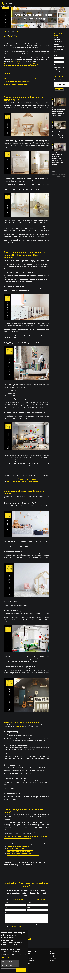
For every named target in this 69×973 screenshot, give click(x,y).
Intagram (54, 955)
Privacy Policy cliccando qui (16, 926)
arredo (37, 31)
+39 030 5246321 (28, 958)
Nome (55, 55)
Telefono (29, 907)
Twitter (54, 957)
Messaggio (7, 913)
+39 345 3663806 (29, 960)
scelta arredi (62, 176)
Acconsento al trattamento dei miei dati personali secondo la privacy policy (59, 69)
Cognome (29, 902)
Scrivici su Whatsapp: (34, 899)
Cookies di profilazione (8, 965)
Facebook (53, 952)
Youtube (54, 960)
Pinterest (54, 958)
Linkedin (54, 953)
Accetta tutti (21, 970)
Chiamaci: (15, 899)
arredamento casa (23, 31)
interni (53, 174)
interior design (55, 176)
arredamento (32, 31)
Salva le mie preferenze (9, 970)
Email (55, 59)
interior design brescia (45, 31)
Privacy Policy (6, 957)
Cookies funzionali (7, 962)
